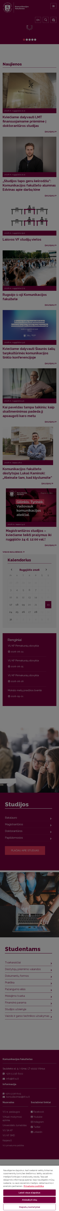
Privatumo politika (34, 1186)
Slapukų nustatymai (29, 1207)
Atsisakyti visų (29, 1200)
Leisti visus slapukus (29, 1192)
